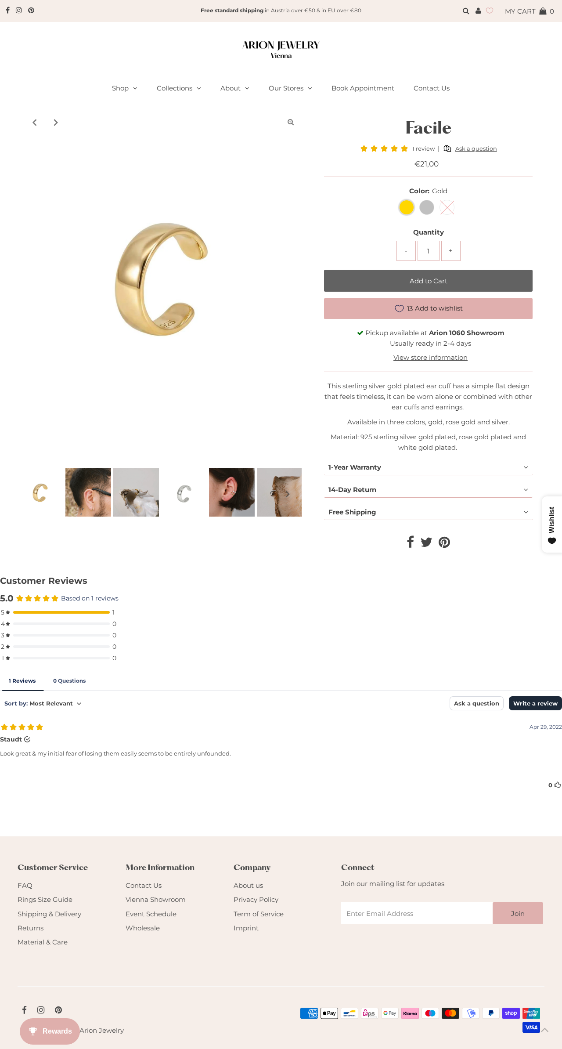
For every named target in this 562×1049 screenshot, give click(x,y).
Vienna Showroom (156, 899)
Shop (120, 88)
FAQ (25, 885)
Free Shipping (352, 512)
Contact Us (144, 885)
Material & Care (43, 942)
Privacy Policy (256, 899)
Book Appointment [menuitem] (362, 88)
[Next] (56, 122)
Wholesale (143, 928)
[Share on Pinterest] (444, 544)
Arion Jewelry (101, 1030)
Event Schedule (151, 914)
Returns (30, 928)
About (230, 88)
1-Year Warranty (354, 467)
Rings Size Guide (45, 899)
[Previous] (34, 122)
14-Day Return (352, 489)
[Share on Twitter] (426, 544)
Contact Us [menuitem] (432, 88)
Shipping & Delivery (49, 914)
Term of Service (259, 914)
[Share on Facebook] (410, 544)
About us (248, 885)
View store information (430, 357)
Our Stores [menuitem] (286, 88)
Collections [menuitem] (174, 88)
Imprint (246, 928)
